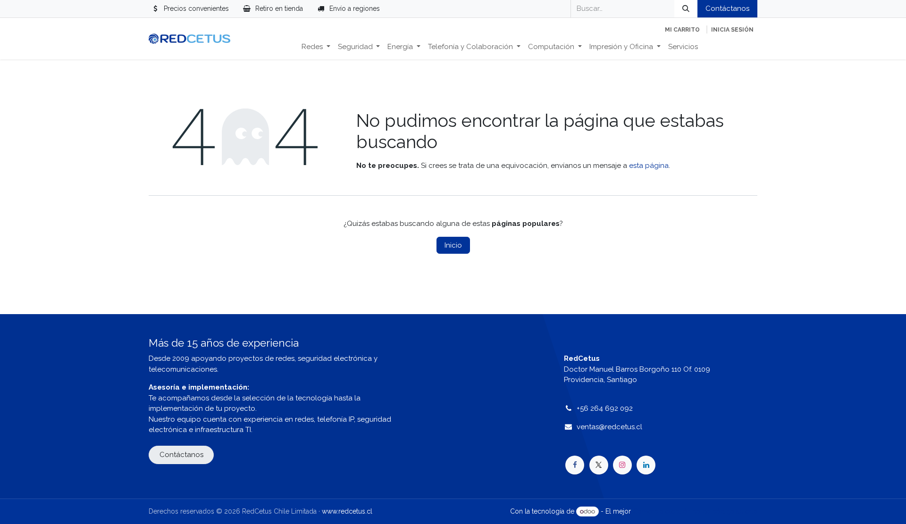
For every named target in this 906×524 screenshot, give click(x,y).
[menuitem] (316, 47)
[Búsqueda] (685, 8)
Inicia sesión (732, 29)
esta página (649, 165)
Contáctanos (727, 8)
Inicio (453, 245)
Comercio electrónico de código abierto (695, 511)
